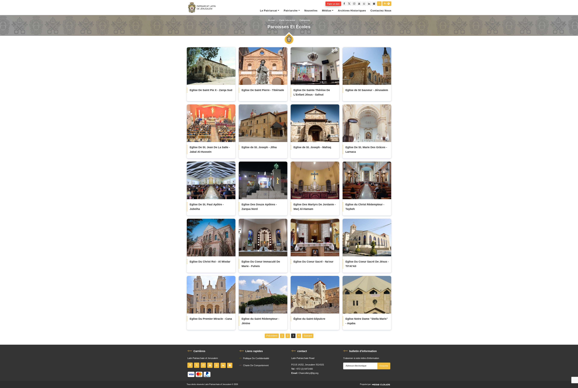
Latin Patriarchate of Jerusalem (218, 384)
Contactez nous (380, 10)
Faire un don (333, 4)
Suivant (308, 336)
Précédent (271, 336)
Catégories (305, 20)
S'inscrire (383, 366)
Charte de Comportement (256, 365)
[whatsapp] (364, 4)
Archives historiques (352, 10)
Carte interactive (287, 20)
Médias (326, 10)
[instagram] (354, 3)
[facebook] (344, 3)
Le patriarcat (268, 10)
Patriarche (291, 10)
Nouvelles (310, 10)
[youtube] (359, 3)
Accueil (271, 20)
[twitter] (349, 3)
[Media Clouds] (381, 384)
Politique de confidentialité (256, 358)
